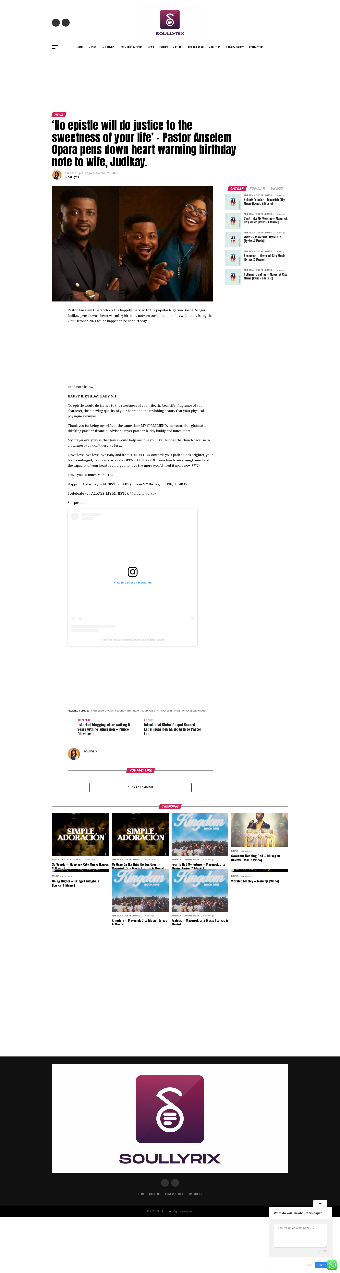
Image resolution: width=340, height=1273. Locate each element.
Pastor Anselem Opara (191, 711)
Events (163, 47)
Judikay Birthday (128, 711)
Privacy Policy (235, 47)
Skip (309, 1265)
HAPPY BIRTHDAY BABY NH (92, 396)
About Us (214, 47)
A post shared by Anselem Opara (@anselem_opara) (132, 639)
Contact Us (256, 47)
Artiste (178, 47)
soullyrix (73, 177)
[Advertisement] (170, 81)
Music (92, 47)
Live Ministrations (130, 47)
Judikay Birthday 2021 (157, 711)
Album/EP (108, 47)
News (151, 47)
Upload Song (196, 47)
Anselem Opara (102, 711)
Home (80, 47)
